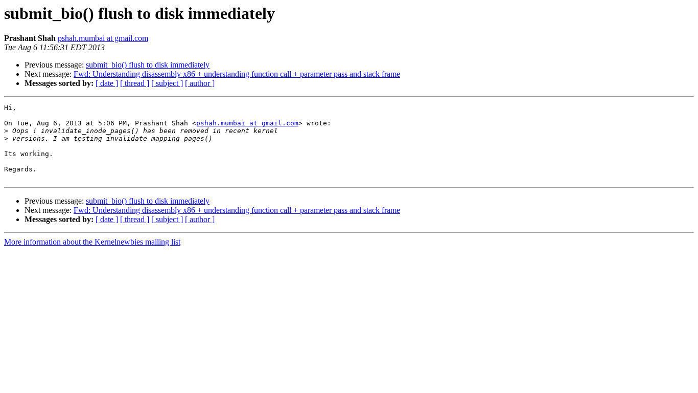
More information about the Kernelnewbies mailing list (92, 241)
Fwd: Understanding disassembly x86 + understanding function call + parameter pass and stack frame (237, 74)
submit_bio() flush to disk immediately (148, 64)
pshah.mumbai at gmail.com (103, 38)
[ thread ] (134, 83)
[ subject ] (167, 83)
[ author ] (200, 83)
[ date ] (107, 83)
